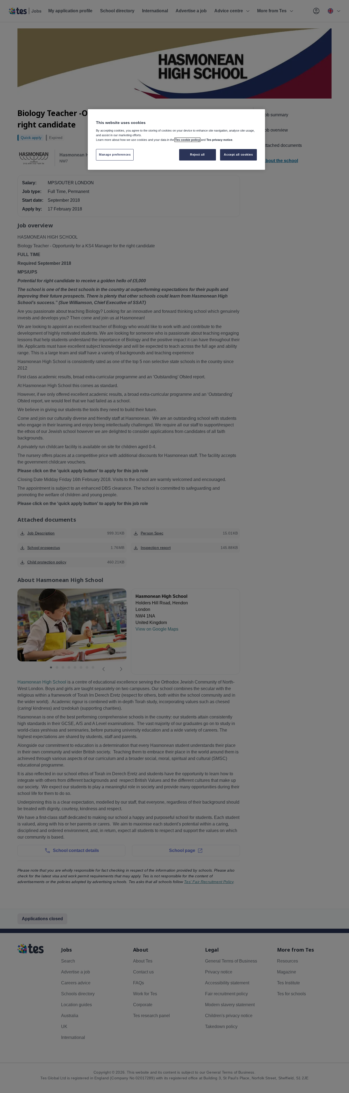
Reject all (197, 154)
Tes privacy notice (219, 139)
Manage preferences (115, 154)
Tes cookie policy (187, 139)
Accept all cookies (238, 154)
